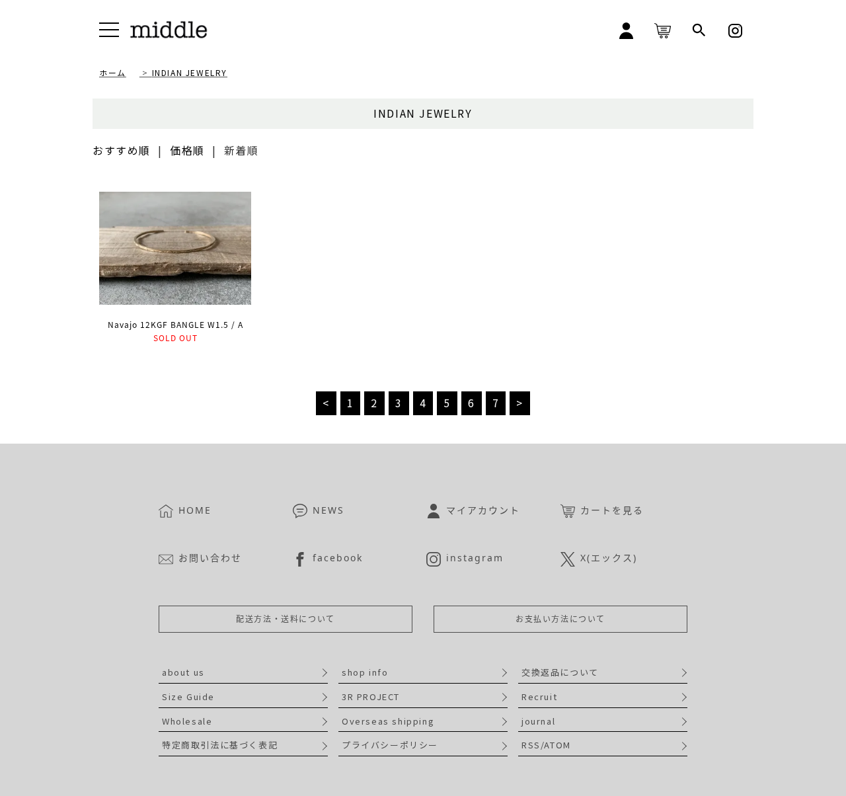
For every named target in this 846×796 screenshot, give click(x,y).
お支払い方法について (560, 619)
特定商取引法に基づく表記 (220, 744)
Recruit (539, 696)
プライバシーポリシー (390, 744)
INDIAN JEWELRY (189, 72)
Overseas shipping (388, 721)
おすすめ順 (122, 150)
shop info (365, 672)
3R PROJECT (371, 696)
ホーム (112, 72)
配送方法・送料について (285, 619)
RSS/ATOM (546, 744)
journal (538, 721)
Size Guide (188, 696)
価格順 (187, 150)
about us (183, 672)
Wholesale (187, 721)
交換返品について (560, 672)
